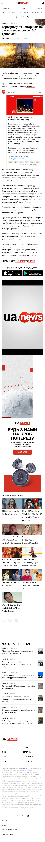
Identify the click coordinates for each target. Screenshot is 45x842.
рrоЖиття (27, 761)
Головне (5, 23)
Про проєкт (5, 821)
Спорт (4, 761)
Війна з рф (13, 23)
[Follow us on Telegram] (28, 17)
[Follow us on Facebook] (22, 17)
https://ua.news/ (27, 768)
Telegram (20, 261)
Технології (27, 757)
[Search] (43, 3)
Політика (26, 752)
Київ (4, 752)
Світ (3, 747)
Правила (4, 825)
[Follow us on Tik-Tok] (17, 17)
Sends (31, 261)
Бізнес (5, 757)
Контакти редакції (7, 834)
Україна (26, 747)
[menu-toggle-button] (2, 3)
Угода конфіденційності (9, 830)
